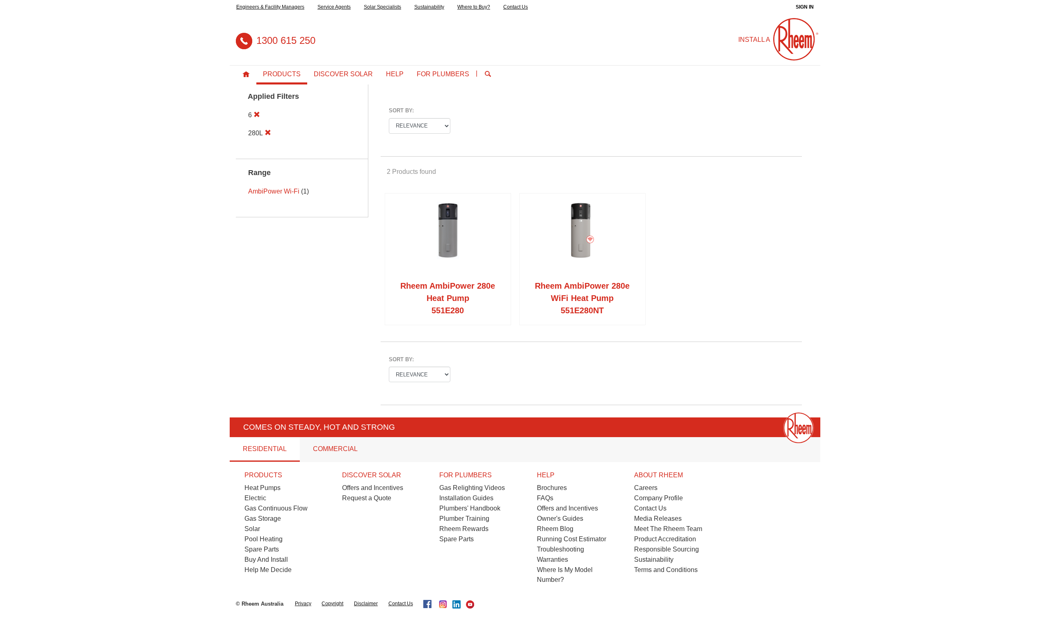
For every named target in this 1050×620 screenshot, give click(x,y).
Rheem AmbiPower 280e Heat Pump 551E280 (447, 298)
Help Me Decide (268, 569)
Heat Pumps (262, 487)
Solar (252, 528)
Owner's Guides (560, 518)
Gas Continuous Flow (276, 508)
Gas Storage (262, 518)
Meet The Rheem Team (668, 528)
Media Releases (658, 518)
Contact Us (515, 7)
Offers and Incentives (372, 487)
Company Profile (658, 498)
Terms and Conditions (666, 569)
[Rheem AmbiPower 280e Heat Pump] (447, 239)
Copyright (332, 603)
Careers (645, 487)
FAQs (545, 498)
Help (395, 74)
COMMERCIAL (335, 448)
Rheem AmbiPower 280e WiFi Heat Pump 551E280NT (582, 298)
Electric (255, 498)
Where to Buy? (473, 7)
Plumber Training (464, 518)
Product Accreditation (665, 539)
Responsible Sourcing (666, 549)
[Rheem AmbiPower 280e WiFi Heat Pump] (582, 239)
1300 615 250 (285, 40)
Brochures (552, 487)
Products (282, 74)
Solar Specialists (382, 7)
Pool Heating (263, 539)
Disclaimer (366, 603)
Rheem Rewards (463, 528)
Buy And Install (266, 559)
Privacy (303, 603)
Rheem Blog (555, 528)
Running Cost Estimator (571, 539)
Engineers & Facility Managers (270, 7)
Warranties (552, 559)
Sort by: (401, 110)
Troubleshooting (560, 549)
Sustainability (429, 7)
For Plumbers (443, 74)
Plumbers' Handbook (469, 508)
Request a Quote (366, 498)
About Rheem (658, 475)
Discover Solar (343, 74)
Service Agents (334, 7)
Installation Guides (466, 498)
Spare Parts (261, 549)
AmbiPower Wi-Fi (273, 191)
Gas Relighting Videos (472, 487)
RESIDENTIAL (265, 448)
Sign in (805, 7)
